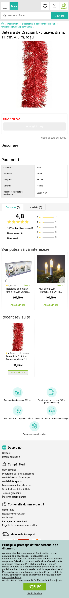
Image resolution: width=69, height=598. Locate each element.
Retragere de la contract (14, 521)
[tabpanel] (34, 74)
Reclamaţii (7, 517)
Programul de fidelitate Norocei (18, 474)
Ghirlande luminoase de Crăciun (16, 27)
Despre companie (11, 457)
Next (63, 280)
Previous (6, 280)
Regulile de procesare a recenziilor (19, 525)
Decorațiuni (12, 24)
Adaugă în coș (34, 126)
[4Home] (3, 23)
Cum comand (9, 470)
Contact (6, 453)
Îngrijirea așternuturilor (14, 497)
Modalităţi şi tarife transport (16, 477)
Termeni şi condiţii (11, 493)
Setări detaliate (34, 593)
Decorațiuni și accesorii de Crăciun (38, 24)
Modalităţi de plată (12, 481)
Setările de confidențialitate (16, 489)
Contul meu (8, 510)
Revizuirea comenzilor (13, 513)
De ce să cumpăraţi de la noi (16, 485)
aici (60, 580)
